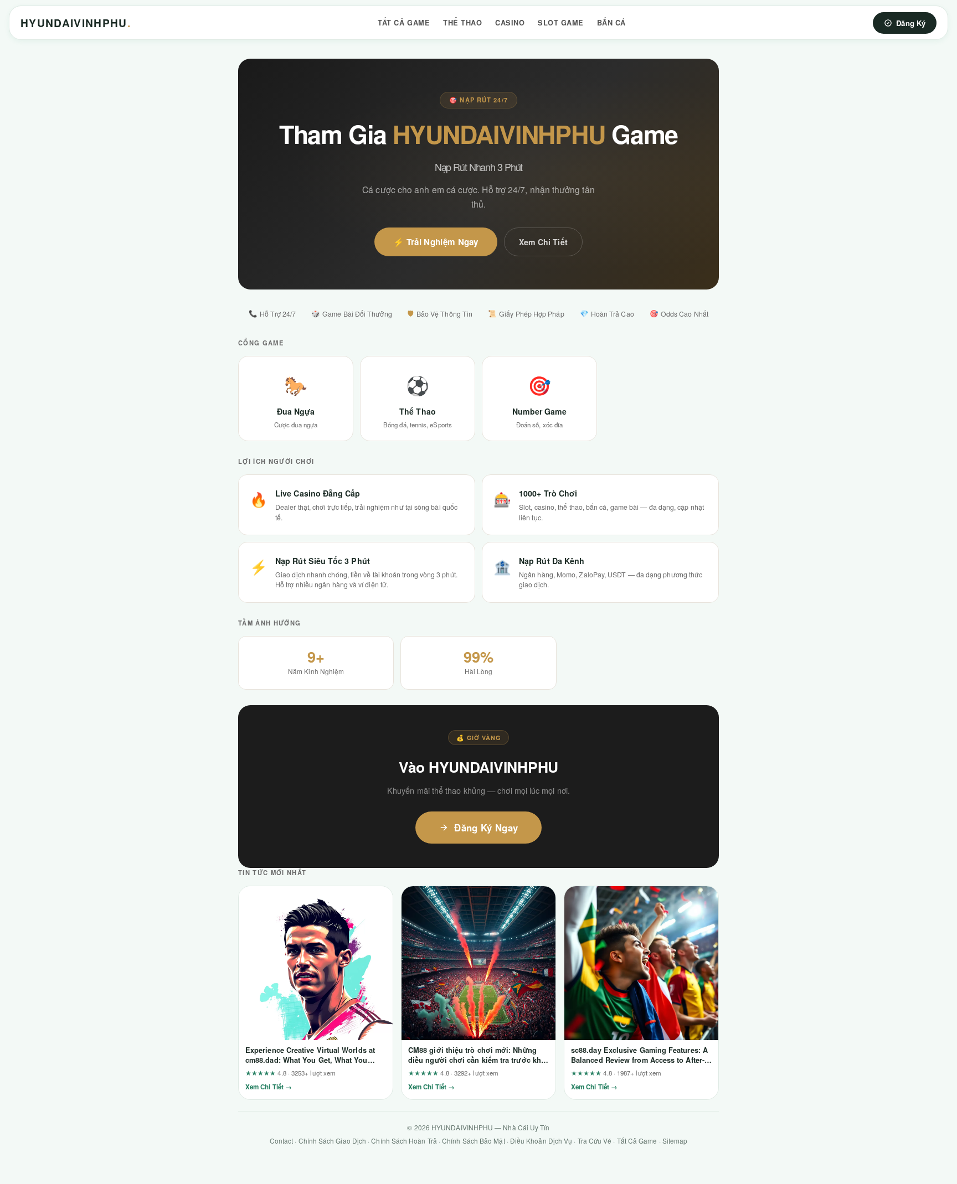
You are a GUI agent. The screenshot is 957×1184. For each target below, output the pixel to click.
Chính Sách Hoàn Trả (404, 1140)
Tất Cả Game (404, 23)
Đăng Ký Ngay (486, 827)
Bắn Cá (611, 23)
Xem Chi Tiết (543, 241)
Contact (282, 1140)
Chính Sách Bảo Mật (473, 1140)
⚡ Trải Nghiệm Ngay (435, 242)
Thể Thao (462, 23)
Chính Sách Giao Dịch (333, 1140)
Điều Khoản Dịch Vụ (541, 1140)
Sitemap (675, 1140)
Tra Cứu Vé (595, 1140)
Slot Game (561, 23)
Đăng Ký (910, 23)
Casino (509, 23)
